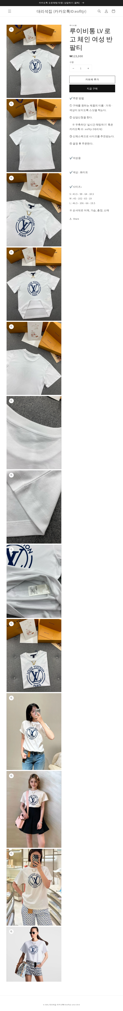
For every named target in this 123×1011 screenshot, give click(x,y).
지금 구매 (92, 88)
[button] (9, 11)
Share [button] (76, 218)
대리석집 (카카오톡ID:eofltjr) (60, 1005)
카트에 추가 (92, 79)
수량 (72, 62)
